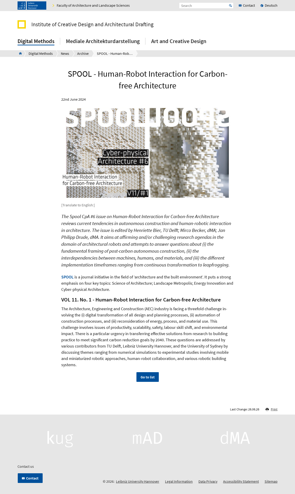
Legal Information (179, 481)
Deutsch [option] (271, 5)
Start (230, 5)
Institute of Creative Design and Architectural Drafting (92, 24)
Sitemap (271, 481)
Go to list (148, 377)
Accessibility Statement (241, 481)
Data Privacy (207, 481)
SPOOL (67, 277)
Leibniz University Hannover (137, 481)
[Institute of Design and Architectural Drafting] (19, 53)
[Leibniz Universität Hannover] (32, 5)
